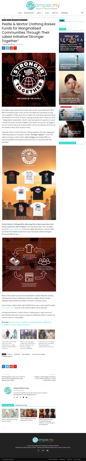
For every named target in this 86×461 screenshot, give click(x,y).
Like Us (62, 20)
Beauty (39, 13)
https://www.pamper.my (19, 390)
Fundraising (17, 354)
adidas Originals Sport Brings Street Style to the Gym (28, 419)
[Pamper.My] (43, 5)
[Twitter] (24, 397)
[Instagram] (21, 397)
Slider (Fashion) (23, 20)
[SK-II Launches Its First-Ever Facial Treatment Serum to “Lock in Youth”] (71, 129)
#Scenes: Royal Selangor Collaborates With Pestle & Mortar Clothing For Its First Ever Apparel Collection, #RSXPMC (28, 345)
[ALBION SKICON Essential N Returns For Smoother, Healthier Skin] (71, 62)
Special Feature (28, 13)
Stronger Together (7, 356)
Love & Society (15, 20)
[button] (82, 13)
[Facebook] (15, 397)
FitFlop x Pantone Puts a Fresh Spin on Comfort (10, 420)
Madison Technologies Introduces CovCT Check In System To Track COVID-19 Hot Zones (45, 378)
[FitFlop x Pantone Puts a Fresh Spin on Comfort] (10, 413)
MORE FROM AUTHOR (21, 405)
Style (46, 13)
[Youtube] (27, 397)
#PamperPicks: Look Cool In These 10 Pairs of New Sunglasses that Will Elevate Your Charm (13, 378)
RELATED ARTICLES (8, 405)
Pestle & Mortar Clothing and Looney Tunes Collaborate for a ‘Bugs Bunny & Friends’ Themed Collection (9, 345)
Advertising (62, 459)
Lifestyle (54, 13)
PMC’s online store (8, 308)
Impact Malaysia (26, 354)
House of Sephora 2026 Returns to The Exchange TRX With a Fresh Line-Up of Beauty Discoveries (71, 47)
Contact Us (69, 459)
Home (20, 13)
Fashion (14, 17)
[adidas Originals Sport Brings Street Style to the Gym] (28, 413)
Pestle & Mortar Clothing (38, 354)
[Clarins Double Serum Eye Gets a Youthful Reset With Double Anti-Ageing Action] (71, 88)
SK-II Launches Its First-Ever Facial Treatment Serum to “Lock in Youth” (70, 133)
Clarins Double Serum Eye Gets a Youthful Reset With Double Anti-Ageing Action (70, 100)
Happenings (64, 13)
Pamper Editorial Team (9, 44)
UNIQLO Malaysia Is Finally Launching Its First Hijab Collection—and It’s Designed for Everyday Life (47, 422)
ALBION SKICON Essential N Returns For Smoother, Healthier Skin (70, 66)
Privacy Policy (77, 459)
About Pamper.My (53, 459)
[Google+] (18, 397)
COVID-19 (9, 354)
